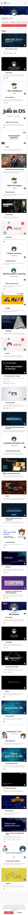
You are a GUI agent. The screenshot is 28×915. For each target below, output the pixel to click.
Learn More (19, 912)
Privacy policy (14, 910)
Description (5, 22)
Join (14, 25)
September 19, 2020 (15, 22)
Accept (8, 912)
